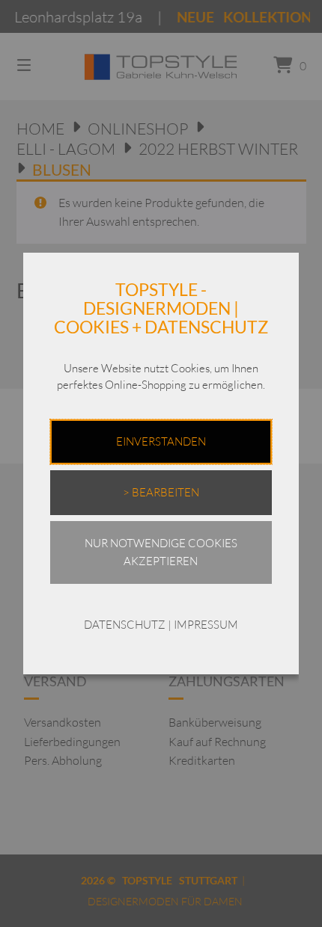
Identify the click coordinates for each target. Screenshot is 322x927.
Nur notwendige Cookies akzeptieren (161, 552)
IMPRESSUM (206, 625)
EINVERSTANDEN (161, 441)
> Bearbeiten (161, 492)
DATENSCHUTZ (124, 625)
